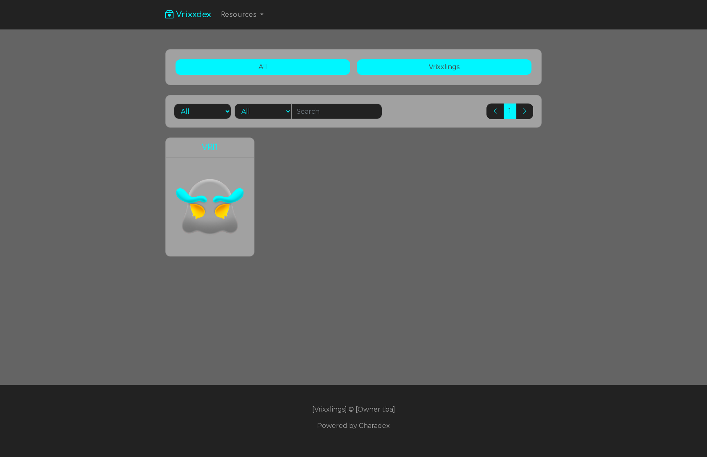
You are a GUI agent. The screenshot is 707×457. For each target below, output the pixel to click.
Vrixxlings (444, 67)
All (263, 67)
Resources (240, 14)
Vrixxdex (192, 14)
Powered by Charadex (353, 426)
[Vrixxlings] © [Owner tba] (353, 409)
